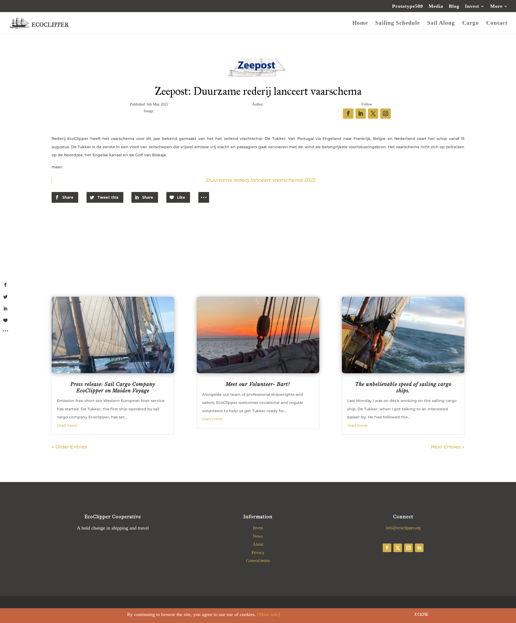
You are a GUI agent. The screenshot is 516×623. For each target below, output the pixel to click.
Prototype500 (407, 6)
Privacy (258, 552)
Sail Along (441, 23)
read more (67, 425)
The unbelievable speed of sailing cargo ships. (403, 387)
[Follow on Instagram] (408, 548)
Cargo (470, 23)
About (258, 544)
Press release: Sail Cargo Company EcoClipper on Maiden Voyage (112, 387)
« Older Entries (69, 447)
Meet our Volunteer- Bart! (258, 384)
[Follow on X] (397, 548)
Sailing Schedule (397, 23)
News (258, 536)
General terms (258, 560)
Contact (496, 23)
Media (436, 6)
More (496, 6)
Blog (454, 6)
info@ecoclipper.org (403, 528)
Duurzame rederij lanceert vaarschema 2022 (261, 180)
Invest (472, 6)
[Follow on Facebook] (387, 548)
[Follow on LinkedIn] (419, 548)
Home (360, 23)
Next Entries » (447, 447)
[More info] (268, 614)
